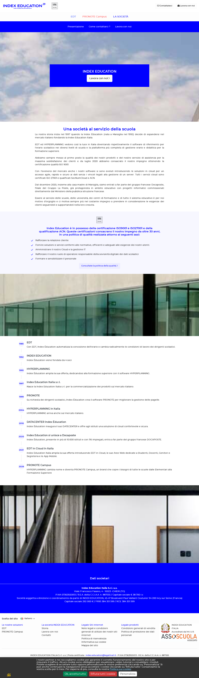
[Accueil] (24, 6)
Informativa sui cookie (93, 642)
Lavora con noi (123, 26)
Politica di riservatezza (93, 639)
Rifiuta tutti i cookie (103, 673)
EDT (73, 16)
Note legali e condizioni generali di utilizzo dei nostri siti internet (99, 631)
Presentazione (76, 26)
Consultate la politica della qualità (99, 266)
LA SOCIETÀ (120, 16)
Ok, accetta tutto (75, 673)
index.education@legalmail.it (101, 655)
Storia (45, 628)
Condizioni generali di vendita (138, 628)
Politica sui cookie (120, 669)
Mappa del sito (89, 645)
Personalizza (127, 673)
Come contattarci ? (99, 26)
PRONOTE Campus (94, 16)
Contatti (46, 635)
